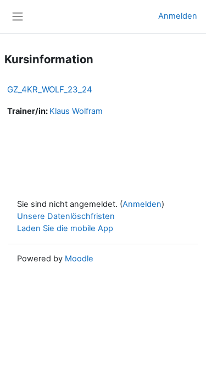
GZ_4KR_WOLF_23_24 (49, 89)
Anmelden (177, 16)
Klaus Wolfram (76, 111)
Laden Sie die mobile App (65, 228)
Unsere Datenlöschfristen (66, 216)
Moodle (79, 259)
